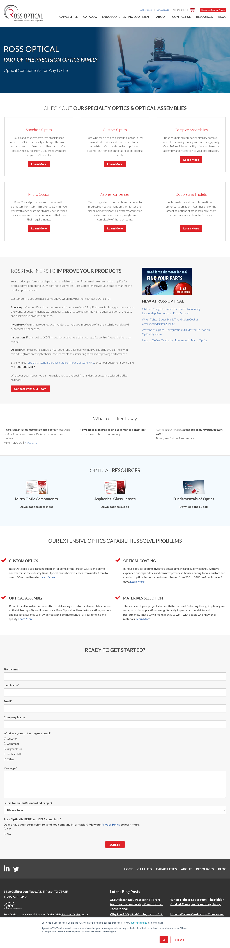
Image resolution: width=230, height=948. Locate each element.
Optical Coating (139, 561)
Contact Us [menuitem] (181, 16)
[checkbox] (115, 749)
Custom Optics (23, 561)
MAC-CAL (30, 442)
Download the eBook (115, 506)
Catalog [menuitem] (90, 16)
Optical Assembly (26, 598)
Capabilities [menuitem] (68, 16)
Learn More (39, 164)
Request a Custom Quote (213, 10)
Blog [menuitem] (222, 16)
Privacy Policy (111, 824)
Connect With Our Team (30, 388)
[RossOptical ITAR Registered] (192, 10)
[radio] (115, 739)
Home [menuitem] (128, 869)
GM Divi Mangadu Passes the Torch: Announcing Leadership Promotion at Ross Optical (136, 904)
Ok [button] (164, 939)
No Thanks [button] (179, 939)
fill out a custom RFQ (81, 362)
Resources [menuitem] (204, 16)
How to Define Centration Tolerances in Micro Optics (174, 340)
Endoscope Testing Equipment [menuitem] (126, 16)
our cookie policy (139, 922)
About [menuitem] (161, 16)
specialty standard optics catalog (48, 362)
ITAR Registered (145, 10)
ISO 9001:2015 (163, 10)
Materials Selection (143, 598)
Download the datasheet (36, 506)
